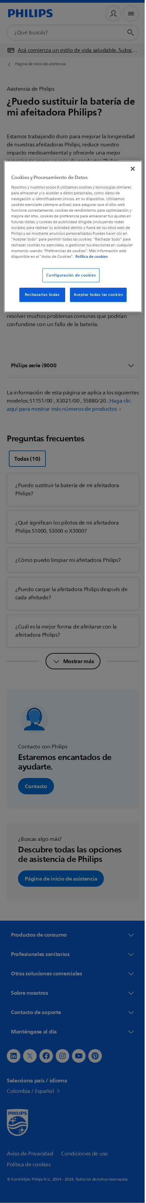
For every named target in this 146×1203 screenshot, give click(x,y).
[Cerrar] (128, 168)
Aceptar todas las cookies (96, 300)
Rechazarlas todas (39, 300)
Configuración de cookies (68, 280)
